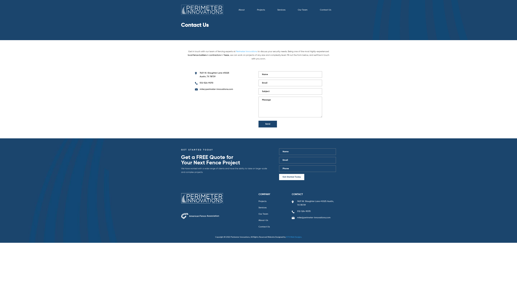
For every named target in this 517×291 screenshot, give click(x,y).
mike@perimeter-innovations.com (216, 89)
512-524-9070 (206, 83)
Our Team (303, 10)
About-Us (263, 220)
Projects (261, 10)
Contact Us (325, 10)
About (242, 10)
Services (281, 10)
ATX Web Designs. (294, 237)
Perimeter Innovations (246, 52)
